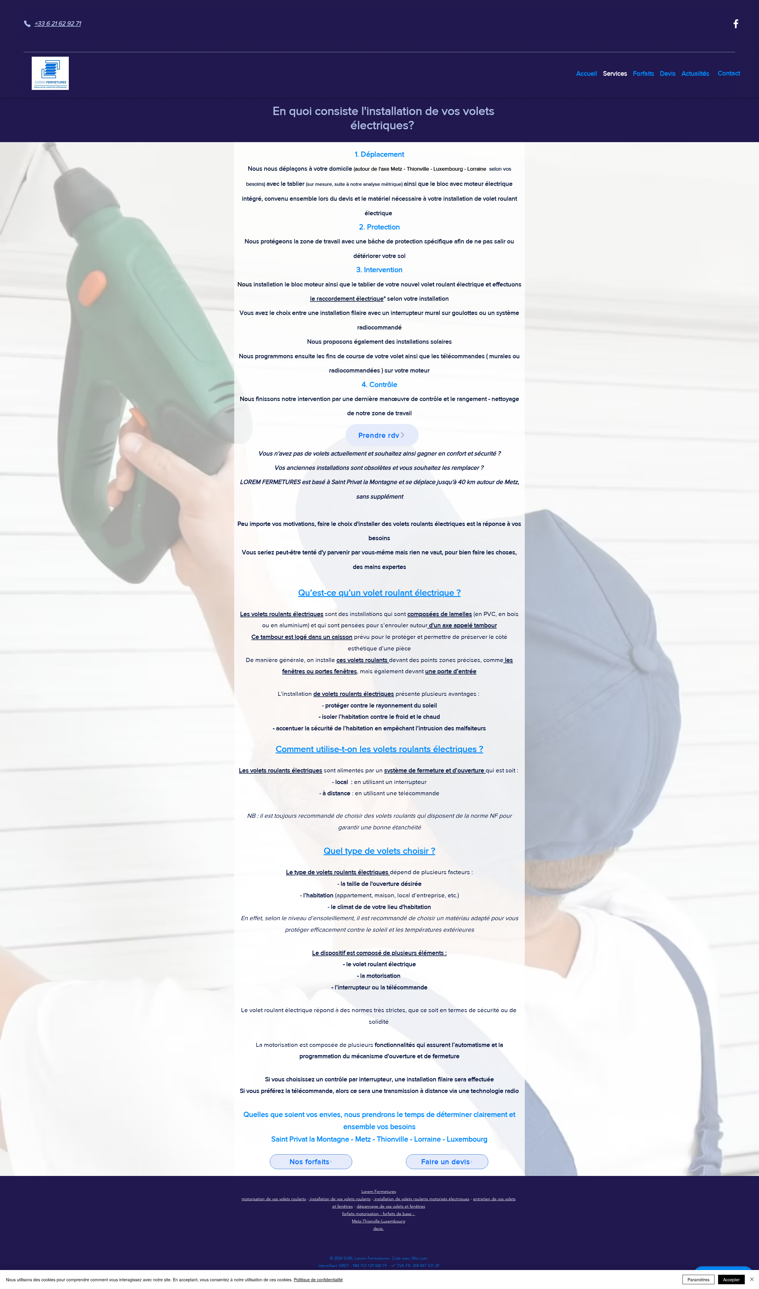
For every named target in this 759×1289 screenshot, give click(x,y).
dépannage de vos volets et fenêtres (391, 1206)
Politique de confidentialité (318, 1279)
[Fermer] (751, 1279)
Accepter (731, 1279)
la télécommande (404, 987)
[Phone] (27, 23)
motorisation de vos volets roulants (274, 1198)
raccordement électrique (350, 298)
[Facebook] (736, 24)
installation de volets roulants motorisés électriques (421, 1198)
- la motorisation (379, 975)
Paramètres (698, 1279)
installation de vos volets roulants (340, 1198)
